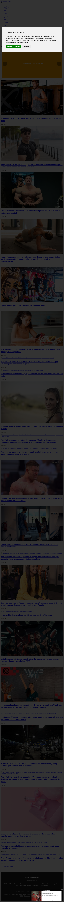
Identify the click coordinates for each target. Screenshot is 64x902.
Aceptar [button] (9, 46)
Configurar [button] (26, 46)
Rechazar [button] (17, 46)
